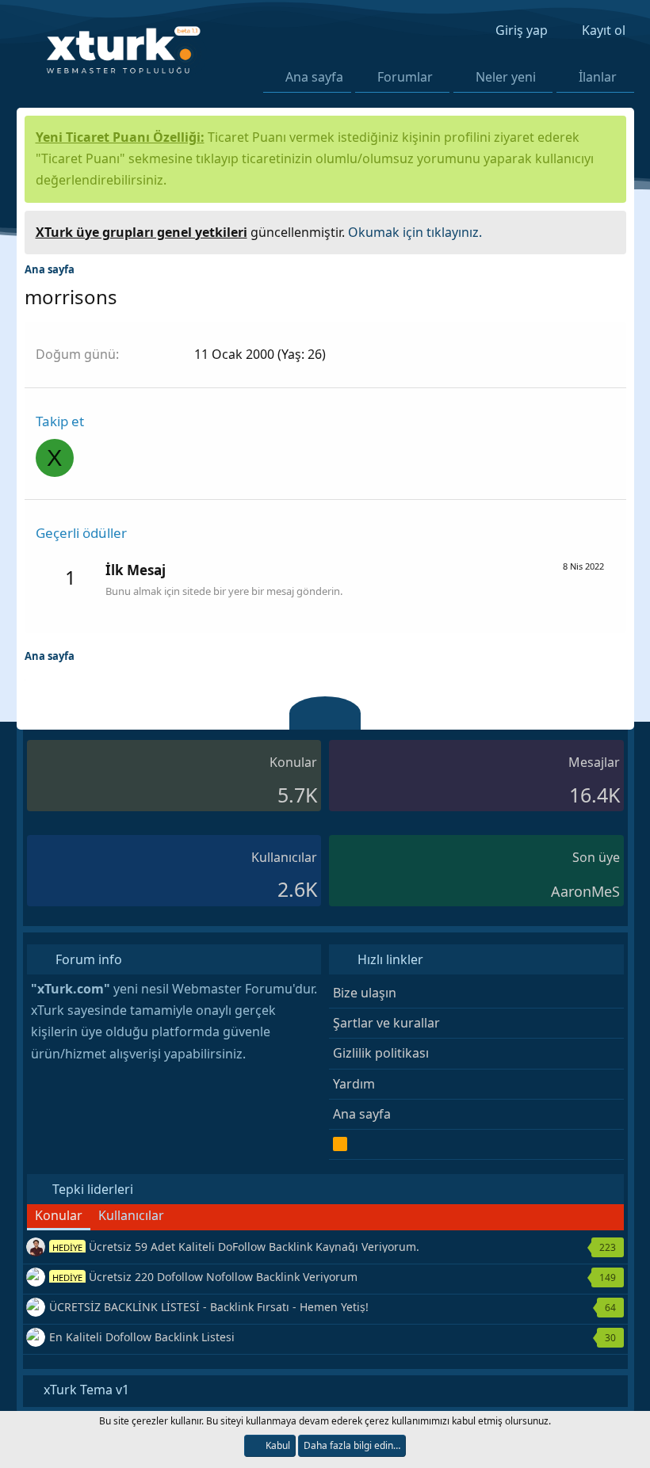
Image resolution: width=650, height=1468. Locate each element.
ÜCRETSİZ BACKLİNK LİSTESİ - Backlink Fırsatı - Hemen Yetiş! (209, 1306)
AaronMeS (585, 891)
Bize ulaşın (364, 992)
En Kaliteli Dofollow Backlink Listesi (142, 1336)
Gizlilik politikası (381, 1053)
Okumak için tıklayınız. (415, 232)
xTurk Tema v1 (84, 1389)
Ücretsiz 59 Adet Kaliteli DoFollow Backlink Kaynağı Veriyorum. (235, 1246)
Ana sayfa (314, 77)
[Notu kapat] (608, 230)
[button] (442, 77)
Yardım (354, 1083)
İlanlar (598, 77)
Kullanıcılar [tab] (131, 1215)
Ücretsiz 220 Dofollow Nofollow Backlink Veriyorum (205, 1276)
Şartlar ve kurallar (386, 1022)
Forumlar (405, 77)
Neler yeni (506, 77)
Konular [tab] (58, 1215)
